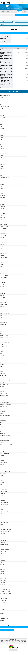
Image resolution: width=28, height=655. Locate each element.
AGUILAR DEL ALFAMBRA (4, 106)
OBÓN (1, 422)
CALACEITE (2, 199)
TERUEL (1, 520)
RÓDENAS (2, 482)
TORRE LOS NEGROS (4, 544)
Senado (21, 14)
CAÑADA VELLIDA (3, 224)
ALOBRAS (2, 142)
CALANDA (2, 204)
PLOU (1, 458)
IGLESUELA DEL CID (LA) (4, 342)
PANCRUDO (2, 442)
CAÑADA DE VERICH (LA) (4, 222)
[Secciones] (1, 2)
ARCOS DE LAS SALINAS (4, 150)
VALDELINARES (3, 578)
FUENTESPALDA (3, 315)
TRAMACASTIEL (3, 558)
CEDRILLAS (2, 244)
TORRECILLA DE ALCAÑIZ (4, 531)
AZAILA (1, 159)
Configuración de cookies (11, 641)
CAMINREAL (2, 215)
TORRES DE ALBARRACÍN (4, 549)
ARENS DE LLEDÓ (3, 153)
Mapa (22, 8)
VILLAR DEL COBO (3, 598)
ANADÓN (1, 146)
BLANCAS (2, 184)
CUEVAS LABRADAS (3, 277)
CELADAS (2, 246)
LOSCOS (1, 369)
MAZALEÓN (2, 382)
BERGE (1, 179)
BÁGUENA (2, 164)
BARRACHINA (2, 168)
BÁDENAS (2, 162)
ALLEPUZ (1, 133)
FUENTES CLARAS (3, 311)
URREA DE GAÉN (3, 564)
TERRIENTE (2, 518)
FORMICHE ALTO (3, 293)
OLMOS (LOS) (2, 433)
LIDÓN (1, 362)
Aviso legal (17, 640)
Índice (12, 642)
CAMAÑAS (2, 208)
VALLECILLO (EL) (3, 587)
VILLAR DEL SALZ (3, 600)
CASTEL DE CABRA (3, 233)
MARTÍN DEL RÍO (3, 375)
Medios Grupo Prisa (13, 650)
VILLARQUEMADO (3, 604)
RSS (14, 642)
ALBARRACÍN (2, 115)
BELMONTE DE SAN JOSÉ (5, 177)
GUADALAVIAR (2, 328)
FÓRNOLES (2, 295)
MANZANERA (2, 373)
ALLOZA (1, 135)
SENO (1, 513)
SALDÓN (1, 495)
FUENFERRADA (3, 306)
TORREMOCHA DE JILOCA (5, 547)
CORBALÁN (2, 255)
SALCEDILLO (2, 493)
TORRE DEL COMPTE (4, 540)
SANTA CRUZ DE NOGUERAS (5, 504)
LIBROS (1, 360)
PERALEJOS (2, 451)
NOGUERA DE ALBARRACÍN (5, 415)
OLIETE (1, 431)
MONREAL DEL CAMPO (4, 395)
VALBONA (2, 571)
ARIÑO (1, 157)
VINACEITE (2, 613)
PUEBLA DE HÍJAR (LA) (4, 469)
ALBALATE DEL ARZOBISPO (5, 113)
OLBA (1, 429)
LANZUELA (2, 357)
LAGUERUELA (2, 355)
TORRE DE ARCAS (3, 535)
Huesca (6, 627)
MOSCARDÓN (2, 409)
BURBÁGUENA (2, 195)
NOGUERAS (2, 417)
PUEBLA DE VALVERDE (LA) (5, 471)
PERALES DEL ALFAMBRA (4, 453)
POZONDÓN (2, 464)
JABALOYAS (2, 344)
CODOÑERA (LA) (3, 253)
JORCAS (1, 351)
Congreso (6, 14)
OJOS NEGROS (3, 426)
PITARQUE (2, 455)
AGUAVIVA (2, 104)
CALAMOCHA (2, 202)
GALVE (1, 317)
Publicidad (13, 640)
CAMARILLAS (2, 213)
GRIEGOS (1, 326)
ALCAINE (1, 119)
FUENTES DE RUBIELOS (4, 313)
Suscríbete (22, 2)
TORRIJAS (2, 553)
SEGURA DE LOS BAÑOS (4, 511)
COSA (1, 259)
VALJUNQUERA (3, 584)
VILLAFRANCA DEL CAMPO (5, 591)
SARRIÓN (1, 509)
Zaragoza (7, 629)
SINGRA (1, 515)
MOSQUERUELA (3, 411)
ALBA (1, 110)
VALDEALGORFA (3, 573)
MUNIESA (1, 413)
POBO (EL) (2, 460)
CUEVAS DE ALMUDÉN (4, 275)
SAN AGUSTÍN (2, 500)
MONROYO (2, 397)
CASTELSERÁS (3, 242)
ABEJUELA (2, 99)
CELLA (1, 248)
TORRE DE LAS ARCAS (4, 538)
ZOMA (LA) (2, 620)
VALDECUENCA (3, 575)
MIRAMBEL (2, 386)
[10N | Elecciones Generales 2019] (14, 6)
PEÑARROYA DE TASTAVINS (5, 446)
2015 (19, 11)
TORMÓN (1, 524)
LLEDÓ (1, 366)
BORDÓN (1, 188)
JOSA (1, 353)
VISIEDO (1, 616)
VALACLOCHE (2, 569)
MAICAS (1, 371)
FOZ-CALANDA (3, 300)
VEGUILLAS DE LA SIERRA (5, 589)
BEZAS (1, 182)
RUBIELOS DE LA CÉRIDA (4, 489)
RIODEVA (1, 480)
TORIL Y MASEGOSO (4, 522)
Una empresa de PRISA (13, 647)
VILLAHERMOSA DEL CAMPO (5, 593)
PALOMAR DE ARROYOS (4, 440)
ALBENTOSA (2, 117)
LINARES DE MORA (3, 364)
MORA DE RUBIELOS (3, 406)
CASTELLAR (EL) (3, 235)
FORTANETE (2, 297)
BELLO (1, 175)
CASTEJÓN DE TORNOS (4, 231)
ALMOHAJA (2, 139)
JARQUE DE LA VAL (3, 346)
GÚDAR (1, 331)
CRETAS (1, 262)
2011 (25, 11)
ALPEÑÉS (2, 144)
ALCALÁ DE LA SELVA (4, 122)
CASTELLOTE (2, 237)
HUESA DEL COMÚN (3, 340)
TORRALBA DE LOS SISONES (5, 529)
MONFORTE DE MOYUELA (5, 393)
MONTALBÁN (2, 400)
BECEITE (1, 173)
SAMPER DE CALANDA (4, 498)
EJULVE (1, 280)
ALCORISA (2, 126)
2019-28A (9, 11)
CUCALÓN (2, 271)
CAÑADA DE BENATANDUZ (5, 219)
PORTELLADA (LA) (3, 462)
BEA (0, 170)
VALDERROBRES (3, 582)
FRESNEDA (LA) (3, 302)
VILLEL (1, 611)
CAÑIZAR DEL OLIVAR (4, 226)
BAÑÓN (1, 166)
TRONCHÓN (2, 562)
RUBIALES (2, 486)
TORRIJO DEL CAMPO (4, 555)
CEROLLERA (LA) (3, 251)
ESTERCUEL (2, 286)
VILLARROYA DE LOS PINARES (5, 607)
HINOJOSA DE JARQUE (4, 335)
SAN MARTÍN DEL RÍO (4, 502)
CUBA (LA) (2, 266)
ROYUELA (2, 484)
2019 (3, 11)
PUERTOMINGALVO (3, 473)
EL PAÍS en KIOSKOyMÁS (22, 641)
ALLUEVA (1, 137)
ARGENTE (2, 155)
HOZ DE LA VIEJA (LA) (4, 337)
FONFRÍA (1, 291)
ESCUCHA (2, 284)
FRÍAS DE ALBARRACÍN (4, 304)
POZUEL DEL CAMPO (4, 466)
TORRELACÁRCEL (3, 542)
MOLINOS (2, 391)
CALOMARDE (2, 206)
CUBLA (1, 268)
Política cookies (3, 641)
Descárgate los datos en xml (14, 91)
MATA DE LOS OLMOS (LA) (5, 380)
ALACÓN (1, 108)
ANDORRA (2, 148)
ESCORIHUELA (2, 282)
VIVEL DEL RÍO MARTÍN (4, 618)
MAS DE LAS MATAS (3, 377)
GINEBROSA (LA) (3, 324)
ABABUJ (1, 97)
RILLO (1, 478)
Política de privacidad (22, 640)
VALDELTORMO (3, 580)
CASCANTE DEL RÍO (3, 228)
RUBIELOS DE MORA (3, 491)
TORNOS (1, 527)
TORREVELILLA (3, 551)
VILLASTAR (2, 609)
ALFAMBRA (2, 128)
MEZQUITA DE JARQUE (4, 384)
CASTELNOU (2, 239)
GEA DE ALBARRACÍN (4, 322)
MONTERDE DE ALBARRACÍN (5, 404)
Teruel (21, 627)
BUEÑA (1, 193)
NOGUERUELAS (3, 420)
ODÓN (1, 424)
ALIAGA (1, 130)
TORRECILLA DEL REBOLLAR (5, 533)
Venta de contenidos (7, 640)
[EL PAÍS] (7, 2)
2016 (14, 11)
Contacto (2, 640)
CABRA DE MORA (3, 197)
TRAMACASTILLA (3, 560)
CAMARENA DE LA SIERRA (5, 211)
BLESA (1, 186)
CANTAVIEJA (2, 217)
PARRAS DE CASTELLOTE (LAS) (6, 444)
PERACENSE (2, 449)
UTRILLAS (2, 567)
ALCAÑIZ (1, 124)
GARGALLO (2, 320)
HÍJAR (1, 333)
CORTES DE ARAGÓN (4, 257)
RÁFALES (1, 475)
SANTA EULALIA (3, 506)
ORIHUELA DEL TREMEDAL (5, 435)
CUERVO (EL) (2, 273)
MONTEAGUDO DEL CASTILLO (5, 402)
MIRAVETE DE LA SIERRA (4, 389)
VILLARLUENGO (3, 602)
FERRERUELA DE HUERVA (4, 288)
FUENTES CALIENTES (4, 308)
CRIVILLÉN (2, 264)
